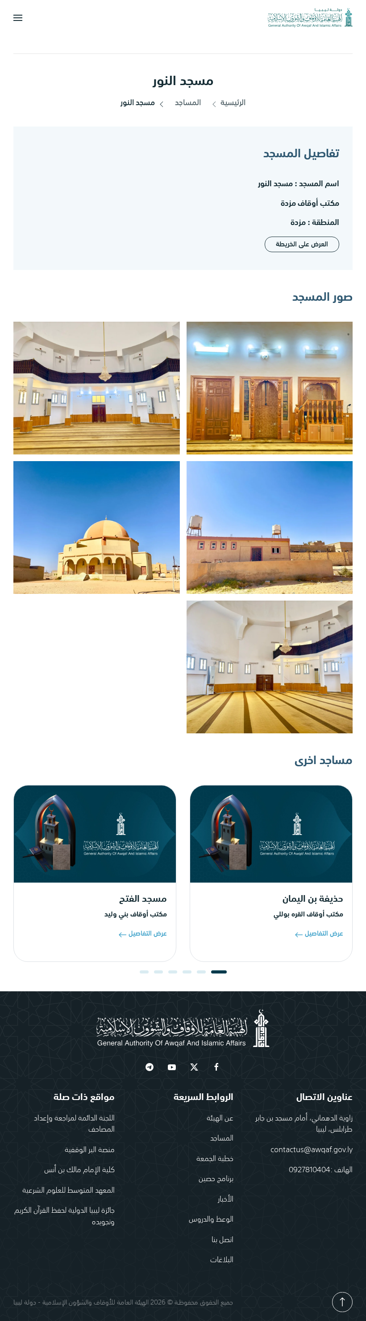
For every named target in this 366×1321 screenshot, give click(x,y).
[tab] (219, 971)
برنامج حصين (216, 1178)
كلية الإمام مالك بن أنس (79, 1169)
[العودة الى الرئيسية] (310, 18)
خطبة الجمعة (214, 1158)
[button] (17, 18)
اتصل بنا (222, 1239)
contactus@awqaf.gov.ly (311, 1149)
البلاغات (221, 1259)
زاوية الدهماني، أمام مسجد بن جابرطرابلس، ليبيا (304, 1123)
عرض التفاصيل (324, 933)
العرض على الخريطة (302, 244)
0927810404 (309, 1169)
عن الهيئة (220, 1117)
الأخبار (225, 1198)
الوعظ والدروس (211, 1218)
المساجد (188, 103)
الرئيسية (232, 103)
